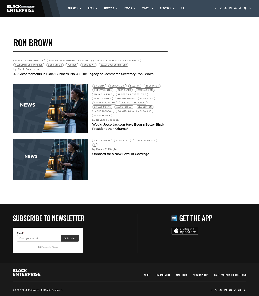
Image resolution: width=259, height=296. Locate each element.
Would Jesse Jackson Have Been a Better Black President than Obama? (128, 126)
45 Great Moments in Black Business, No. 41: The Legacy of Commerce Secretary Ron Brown (83, 74)
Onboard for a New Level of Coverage (120, 154)
